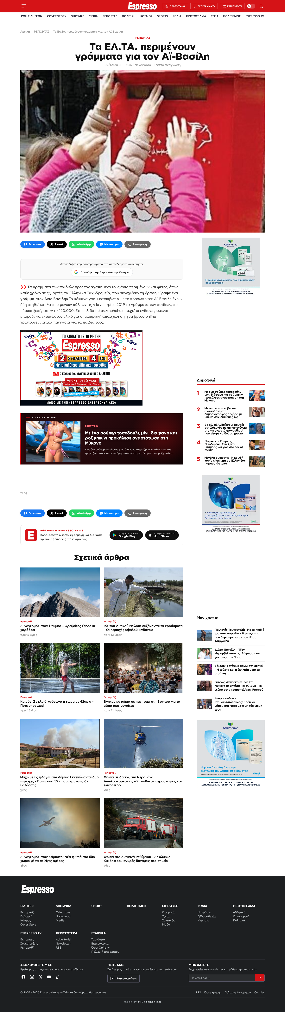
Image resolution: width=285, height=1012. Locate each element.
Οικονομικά (241, 916)
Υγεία (166, 916)
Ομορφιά (168, 912)
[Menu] (23, 6)
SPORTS (162, 16)
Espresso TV (30, 933)
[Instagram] (32, 977)
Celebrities (63, 912)
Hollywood (63, 916)
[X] (40, 977)
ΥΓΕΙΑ (214, 16)
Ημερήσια (204, 912)
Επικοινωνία (100, 943)
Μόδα (166, 924)
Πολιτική (26, 916)
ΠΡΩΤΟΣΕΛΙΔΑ (196, 16)
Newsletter (63, 943)
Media (60, 920)
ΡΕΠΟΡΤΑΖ (110, 16)
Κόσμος (25, 920)
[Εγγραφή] (259, 977)
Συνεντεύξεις (29, 943)
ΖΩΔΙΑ (177, 16)
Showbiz (63, 906)
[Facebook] (23, 977)
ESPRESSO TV (254, 16)
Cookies (259, 992)
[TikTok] (57, 977)
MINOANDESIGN (149, 1002)
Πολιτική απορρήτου (105, 951)
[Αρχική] (37, 889)
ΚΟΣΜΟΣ (146, 16)
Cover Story (28, 924)
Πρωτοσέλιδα (244, 906)
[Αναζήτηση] (261, 6)
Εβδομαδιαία (207, 916)
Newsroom (143, 65)
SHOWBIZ (77, 16)
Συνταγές (168, 920)
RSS (58, 947)
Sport (96, 906)
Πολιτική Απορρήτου (238, 992)
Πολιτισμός (136, 906)
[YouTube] (49, 977)
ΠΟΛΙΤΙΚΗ (129, 16)
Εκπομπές (27, 939)
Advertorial (63, 939)
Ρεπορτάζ (27, 912)
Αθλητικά (239, 912)
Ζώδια (202, 906)
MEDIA (93, 16)
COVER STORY (56, 16)
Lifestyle (170, 906)
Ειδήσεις (27, 906)
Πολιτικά (239, 920)
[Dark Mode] (251, 6)
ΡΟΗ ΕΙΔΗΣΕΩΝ (31, 16)
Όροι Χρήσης (100, 947)
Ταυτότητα (98, 939)
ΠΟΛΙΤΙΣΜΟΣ (232, 16)
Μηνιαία (203, 920)
